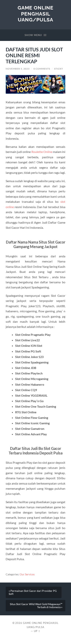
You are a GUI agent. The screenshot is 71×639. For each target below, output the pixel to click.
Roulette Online (41, 151)
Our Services (27, 574)
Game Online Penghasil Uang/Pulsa (35, 14)
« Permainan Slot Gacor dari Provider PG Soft (33, 592)
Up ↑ (37, 631)
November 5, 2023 (18, 68)
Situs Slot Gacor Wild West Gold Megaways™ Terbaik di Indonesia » (36, 606)
